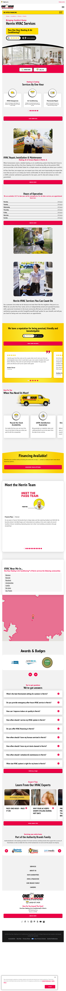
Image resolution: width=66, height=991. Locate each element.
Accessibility (11, 938)
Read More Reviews (33, 343)
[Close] (55, 977)
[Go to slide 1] (28, 380)
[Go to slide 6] (32, 548)
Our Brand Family (33, 883)
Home (7, 16)
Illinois (19, 16)
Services (33, 866)
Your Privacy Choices (40, 938)
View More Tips (33, 823)
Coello (7, 585)
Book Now (33, 182)
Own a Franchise (33, 879)
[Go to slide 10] (39, 548)
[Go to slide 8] (36, 548)
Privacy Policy (26, 938)
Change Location (62, 1)
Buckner (8, 580)
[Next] (36, 674)
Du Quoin (8, 591)
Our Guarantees (33, 875)
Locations (13, 16)
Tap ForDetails (60, 12)
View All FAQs (33, 771)
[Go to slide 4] (35, 380)
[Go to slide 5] (37, 380)
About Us (33, 871)
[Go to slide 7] (34, 548)
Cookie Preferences (46, 981)
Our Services (33, 118)
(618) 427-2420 (34, 902)
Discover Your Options (33, 467)
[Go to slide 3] (32, 380)
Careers (33, 887)
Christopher (9, 583)
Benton (7, 575)
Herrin (24, 16)
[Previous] (30, 674)
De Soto (8, 588)
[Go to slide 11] (41, 548)
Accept (50, 986)
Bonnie (7, 578)
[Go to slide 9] (38, 548)
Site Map (19, 938)
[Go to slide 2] (30, 380)
